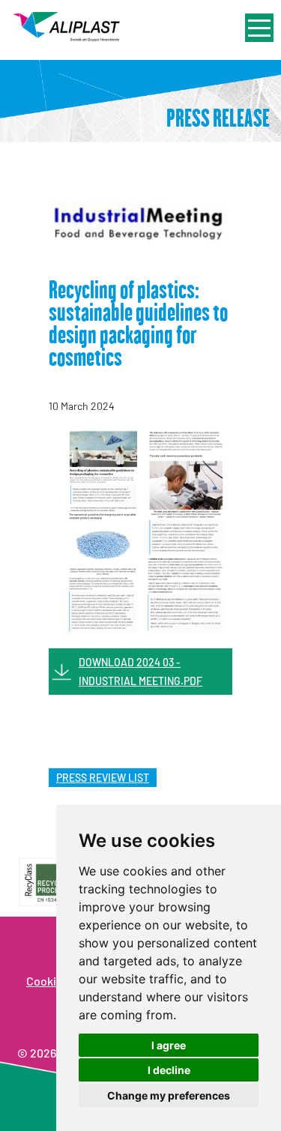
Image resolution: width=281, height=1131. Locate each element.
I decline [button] (169, 1070)
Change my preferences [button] (168, 1095)
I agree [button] (168, 1045)
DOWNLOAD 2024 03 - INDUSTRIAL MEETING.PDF (140, 671)
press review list (102, 777)
